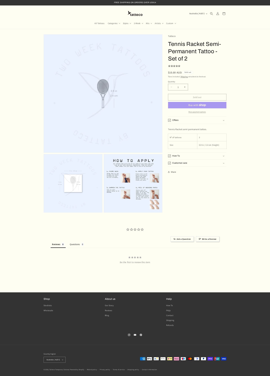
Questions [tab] (75, 244)
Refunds (170, 325)
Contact (169, 315)
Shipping (184, 77)
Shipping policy (133, 370)
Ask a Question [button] (184, 239)
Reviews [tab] (56, 244)
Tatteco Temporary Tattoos (59, 370)
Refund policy (92, 370)
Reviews (108, 310)
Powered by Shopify (77, 370)
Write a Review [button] (209, 239)
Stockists (48, 305)
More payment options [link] (197, 112)
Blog (107, 315)
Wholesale (48, 310)
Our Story (109, 305)
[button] (113, 23)
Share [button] (173, 172)
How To (169, 305)
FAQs (168, 310)
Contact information (149, 370)
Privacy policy (105, 370)
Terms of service (119, 370)
